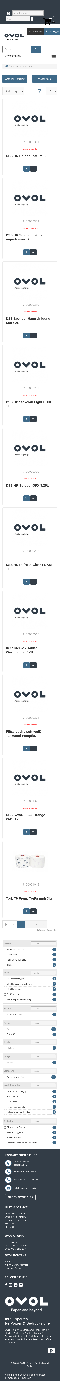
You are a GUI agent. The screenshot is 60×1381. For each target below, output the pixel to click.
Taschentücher (14, 1137)
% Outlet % (16, 66)
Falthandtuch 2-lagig (16, 1091)
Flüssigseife (12, 1096)
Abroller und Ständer (16, 1127)
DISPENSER (12, 954)
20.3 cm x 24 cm (14, 1014)
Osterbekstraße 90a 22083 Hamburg (22, 1163)
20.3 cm (10, 1048)
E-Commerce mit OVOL (15, 1220)
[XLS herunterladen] (40, 91)
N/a (8, 1029)
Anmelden (36, 31)
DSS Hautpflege (14, 989)
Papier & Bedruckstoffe (16, 1265)
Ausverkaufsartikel (15, 1077)
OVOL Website (11, 1242)
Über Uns (9, 1227)
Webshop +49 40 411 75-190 (26, 1179)
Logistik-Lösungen (14, 1268)
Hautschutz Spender (16, 1106)
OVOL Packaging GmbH (16, 1249)
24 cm (10, 1062)
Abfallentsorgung (15, 78)
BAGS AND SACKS (15, 949)
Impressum (13, 1377)
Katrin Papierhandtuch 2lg (19, 999)
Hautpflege (12, 1101)
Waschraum (45, 78)
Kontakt (26, 1377)
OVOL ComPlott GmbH (16, 1245)
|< (6, 924)
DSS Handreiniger (15, 978)
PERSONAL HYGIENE (16, 959)
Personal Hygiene (15, 1132)
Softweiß (11, 1034)
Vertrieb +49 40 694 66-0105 (25, 1171)
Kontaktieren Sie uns (21, 1197)
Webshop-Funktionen (15, 1217)
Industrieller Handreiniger (19, 1112)
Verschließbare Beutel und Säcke (22, 1142)
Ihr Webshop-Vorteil (15, 1214)
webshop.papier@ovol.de (25, 1188)
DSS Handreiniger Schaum (19, 983)
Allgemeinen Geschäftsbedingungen (25, 1374)
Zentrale (9, 1261)
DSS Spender (13, 994)
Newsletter (10, 1223)
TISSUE (10, 965)
